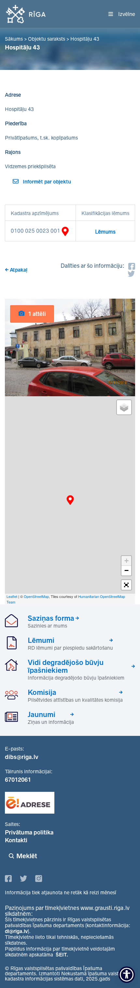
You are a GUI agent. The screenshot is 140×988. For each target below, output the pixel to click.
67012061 (18, 780)
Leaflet (12, 596)
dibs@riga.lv (21, 757)
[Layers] (124, 407)
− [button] (126, 570)
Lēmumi (41, 640)
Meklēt (26, 855)
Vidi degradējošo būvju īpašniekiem (66, 666)
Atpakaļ (18, 270)
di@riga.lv (16, 931)
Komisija (42, 692)
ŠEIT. (62, 954)
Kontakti (16, 840)
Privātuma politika (29, 832)
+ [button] (126, 561)
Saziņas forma (51, 618)
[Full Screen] (126, 585)
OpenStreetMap (36, 596)
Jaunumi (41, 714)
